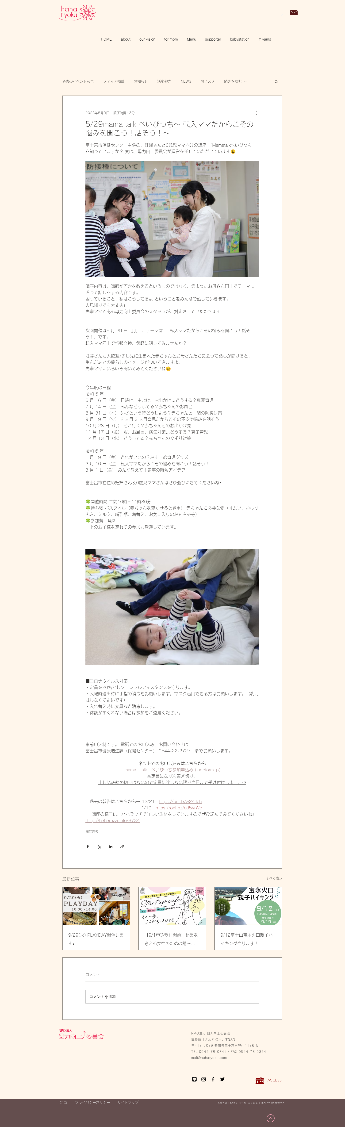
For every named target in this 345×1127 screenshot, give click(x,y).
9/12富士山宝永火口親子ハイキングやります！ (246, 939)
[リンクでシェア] (122, 846)
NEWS (186, 81)
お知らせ (141, 81)
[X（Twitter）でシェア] (99, 846)
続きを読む (233, 81)
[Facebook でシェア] (87, 846)
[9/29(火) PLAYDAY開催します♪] (96, 906)
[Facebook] (213, 1079)
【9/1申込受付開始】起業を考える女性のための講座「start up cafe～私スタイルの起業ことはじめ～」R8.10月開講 (171, 940)
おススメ (208, 81)
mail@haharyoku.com (209, 1057)
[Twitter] (222, 1079)
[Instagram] (204, 1079)
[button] (281, 13)
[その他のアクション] (256, 113)
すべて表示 (274, 878)
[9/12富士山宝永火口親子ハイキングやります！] (248, 906)
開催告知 (92, 831)
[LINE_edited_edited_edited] (194, 1079)
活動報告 (164, 81)
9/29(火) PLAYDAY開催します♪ (96, 939)
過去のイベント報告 (78, 81)
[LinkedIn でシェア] (110, 846)
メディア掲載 (113, 81)
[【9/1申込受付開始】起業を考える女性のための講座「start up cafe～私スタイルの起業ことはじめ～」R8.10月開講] (172, 906)
